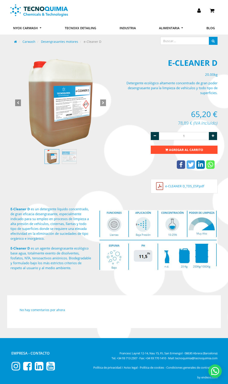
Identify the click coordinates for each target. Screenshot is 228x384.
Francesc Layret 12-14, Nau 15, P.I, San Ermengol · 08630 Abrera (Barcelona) (169, 353)
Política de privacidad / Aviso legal (115, 367)
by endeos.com (207, 377)
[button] (18, 103)
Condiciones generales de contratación (192, 367)
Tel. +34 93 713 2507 (124, 358)
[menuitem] (80, 28)
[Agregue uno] (213, 136)
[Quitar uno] (155, 136)
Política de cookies (152, 367)
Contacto (40, 353)
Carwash (28, 41)
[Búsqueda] (213, 41)
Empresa (19, 353)
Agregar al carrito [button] (185, 150)
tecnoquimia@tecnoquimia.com (196, 358)
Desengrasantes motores (59, 41)
